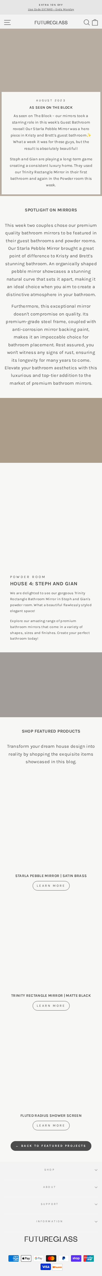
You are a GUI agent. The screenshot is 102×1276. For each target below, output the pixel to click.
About (49, 1187)
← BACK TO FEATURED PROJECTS (51, 1146)
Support (49, 1204)
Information (49, 1221)
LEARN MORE (51, 886)
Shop (49, 1169)
